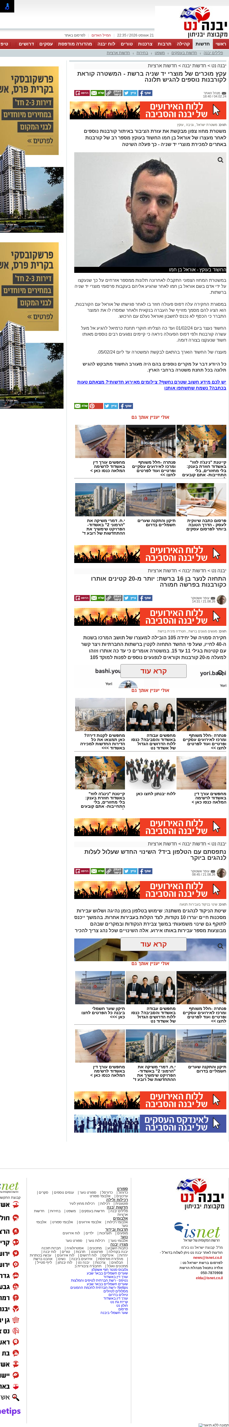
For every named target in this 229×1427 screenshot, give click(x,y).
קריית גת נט (119, 1302)
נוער (124, 1237)
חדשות (203, 43)
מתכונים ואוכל (117, 1266)
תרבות (164, 43)
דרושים (26, 43)
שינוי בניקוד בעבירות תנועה (198, 904)
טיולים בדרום (118, 1295)
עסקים (46, 43)
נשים (62, 1259)
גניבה (189, 125)
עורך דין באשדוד (115, 1277)
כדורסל (107, 1192)
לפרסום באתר (74, 35)
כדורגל (123, 1192)
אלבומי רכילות (117, 1222)
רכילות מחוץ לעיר (82, 1203)
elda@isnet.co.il (209, 1278)
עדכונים (122, 1196)
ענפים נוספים (64, 1192)
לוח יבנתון (65, 1262)
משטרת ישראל (206, 125)
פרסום (122, 1309)
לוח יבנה (106, 43)
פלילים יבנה (213, 53)
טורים (127, 43)
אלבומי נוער (119, 1241)
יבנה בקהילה (118, 1252)
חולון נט (121, 1305)
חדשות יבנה (194, 65)
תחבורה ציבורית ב (88, 1266)
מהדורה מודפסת (75, 43)
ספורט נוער (88, 1192)
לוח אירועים (71, 1233)
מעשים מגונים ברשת (202, 631)
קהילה (183, 43)
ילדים (90, 1233)
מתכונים (95, 1248)
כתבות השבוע (117, 1248)
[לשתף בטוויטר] (130, 95)
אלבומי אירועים (90, 1222)
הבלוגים (117, 1262)
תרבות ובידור (116, 1229)
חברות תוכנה (51, 1248)
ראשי (221, 43)
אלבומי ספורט (100, 1196)
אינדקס (108, 1255)
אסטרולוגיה (75, 1248)
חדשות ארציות (118, 53)
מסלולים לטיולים (115, 1291)
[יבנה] (192, 38)
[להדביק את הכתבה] (95, 408)
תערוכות (105, 1233)
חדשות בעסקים (184, 53)
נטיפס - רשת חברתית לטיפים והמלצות (99, 1280)
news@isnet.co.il (207, 1258)
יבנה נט (218, 65)
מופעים (122, 1233)
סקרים (43, 1192)
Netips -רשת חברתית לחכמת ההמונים (99, 1287)
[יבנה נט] (189, 1210)
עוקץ (180, 125)
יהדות (123, 1255)
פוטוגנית (121, 1203)
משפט (160, 53)
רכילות (105, 1203)
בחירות (142, 53)
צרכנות (145, 43)
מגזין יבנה (119, 1244)
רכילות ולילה (117, 1200)
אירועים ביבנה (81, 1259)
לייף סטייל (44, 1262)
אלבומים (120, 1218)
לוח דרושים (88, 1255)
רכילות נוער (96, 1241)
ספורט (122, 1188)
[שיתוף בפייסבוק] (144, 95)
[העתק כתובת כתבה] (114, 95)
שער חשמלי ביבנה (114, 1313)
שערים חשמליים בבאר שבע (107, 1273)
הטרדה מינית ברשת (172, 631)
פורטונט (97, 1252)
